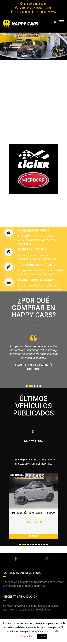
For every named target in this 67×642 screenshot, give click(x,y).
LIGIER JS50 (33, 522)
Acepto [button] (42, 636)
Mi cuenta (49, 12)
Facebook (16, 558)
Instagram (46, 558)
